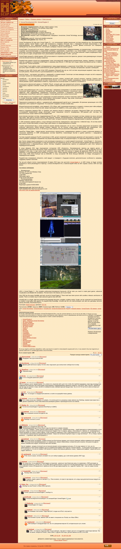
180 (26, 516)
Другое (4, 98)
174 (24, 497)
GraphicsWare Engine (29, 346)
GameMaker (109, 40)
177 (20, 425)
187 (26, 522)
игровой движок (76, 308)
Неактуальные (6, 65)
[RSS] (27, 15)
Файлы (27, 19)
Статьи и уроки (5, 36)
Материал (43, 356)
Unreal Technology (27, 308)
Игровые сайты (5, 47)
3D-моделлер (6, 86)
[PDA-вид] (26, 15)
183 (22, 439)
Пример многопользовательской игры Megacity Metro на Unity (111, 49)
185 (22, 417)
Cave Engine (26, 342)
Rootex (25, 339)
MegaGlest (109, 31)
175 (26, 503)
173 (24, 477)
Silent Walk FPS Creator (113, 34)
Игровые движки (5, 26)
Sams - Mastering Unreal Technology (33, 320)
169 (20, 484)
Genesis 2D (109, 37)
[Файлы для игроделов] (10, 15)
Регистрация (58, 540)
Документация (4, 34)
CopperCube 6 (110, 41)
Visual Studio (109, 36)
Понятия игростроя (6, 45)
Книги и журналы (5, 33)
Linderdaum (26, 333)
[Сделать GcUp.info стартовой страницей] (22, 15)
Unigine (25, 329)
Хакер (4, 93)
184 (22, 411)
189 (20, 376)
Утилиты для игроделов (7, 29)
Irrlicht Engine (27, 345)
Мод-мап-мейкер (6, 83)
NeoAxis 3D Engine (28, 323)
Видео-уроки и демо (6, 38)
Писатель (5, 91)
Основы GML (110, 62)
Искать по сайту (5, 49)
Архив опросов (11, 102)
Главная (21, 19)
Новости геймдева (6, 20)
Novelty (108, 30)
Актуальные (5, 61)
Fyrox (107, 29)
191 (20, 369)
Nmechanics (26, 336)
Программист (6, 79)
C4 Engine (26, 332)
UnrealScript (47, 308)
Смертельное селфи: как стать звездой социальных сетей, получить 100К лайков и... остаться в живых (112, 69)
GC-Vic (44, 304)
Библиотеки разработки (7, 27)
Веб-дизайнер (6, 94)
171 (22, 490)
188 (20, 382)
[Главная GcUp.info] (5, 15)
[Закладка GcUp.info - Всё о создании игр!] (24, 15)
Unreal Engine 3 (38, 308)
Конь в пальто (6, 96)
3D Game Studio (27, 322)
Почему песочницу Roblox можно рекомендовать (110, 57)
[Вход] (20, 15)
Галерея (3, 43)
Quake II (25, 328)
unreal (99, 308)
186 (22, 454)
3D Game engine (28, 326)
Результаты (5, 102)
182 (20, 398)
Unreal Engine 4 (75, 162)
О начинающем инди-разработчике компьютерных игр (111, 80)
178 (20, 405)
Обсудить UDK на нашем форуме (29, 190)
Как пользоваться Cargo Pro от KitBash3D (111, 53)
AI (19, 310)
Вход (64, 540)
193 (20, 363)
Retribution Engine (28, 325)
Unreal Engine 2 (27, 335)
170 (20, 461)
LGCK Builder (110, 39)
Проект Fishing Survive (112, 74)
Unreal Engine (85, 308)
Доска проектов (5, 42)
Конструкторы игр (5, 24)
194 (20, 356)
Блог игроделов (5, 50)
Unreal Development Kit (58, 308)
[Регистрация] (15, 15)
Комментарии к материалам (8, 56)
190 (27, 529)
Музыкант (5, 89)
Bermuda (25, 330)
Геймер (4, 84)
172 (22, 471)
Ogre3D (25, 343)
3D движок (93, 308)
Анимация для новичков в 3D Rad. (110, 60)
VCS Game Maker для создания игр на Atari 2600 (112, 64)
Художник (5, 88)
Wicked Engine (27, 340)
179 (26, 509)
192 (22, 392)
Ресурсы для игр (5, 31)
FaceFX (68, 308)
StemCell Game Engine (29, 337)
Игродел (4, 81)
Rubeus (108, 33)
